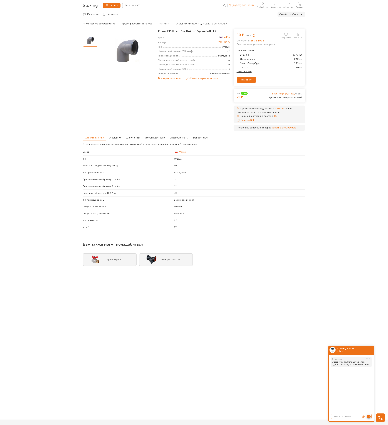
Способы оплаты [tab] (179, 137)
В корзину (246, 79)
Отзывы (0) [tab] (115, 137)
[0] (286, 34)
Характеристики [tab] (94, 137)
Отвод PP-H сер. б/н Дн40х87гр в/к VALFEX (201, 23)
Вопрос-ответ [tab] (201, 137)
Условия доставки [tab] (155, 137)
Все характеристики (169, 78)
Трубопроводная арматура (137, 23)
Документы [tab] (133, 137)
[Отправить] (369, 416)
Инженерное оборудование (99, 23)
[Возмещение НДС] (254, 35)
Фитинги (164, 23)
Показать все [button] (244, 71)
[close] (370, 350)
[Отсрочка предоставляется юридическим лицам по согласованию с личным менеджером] (275, 116)
